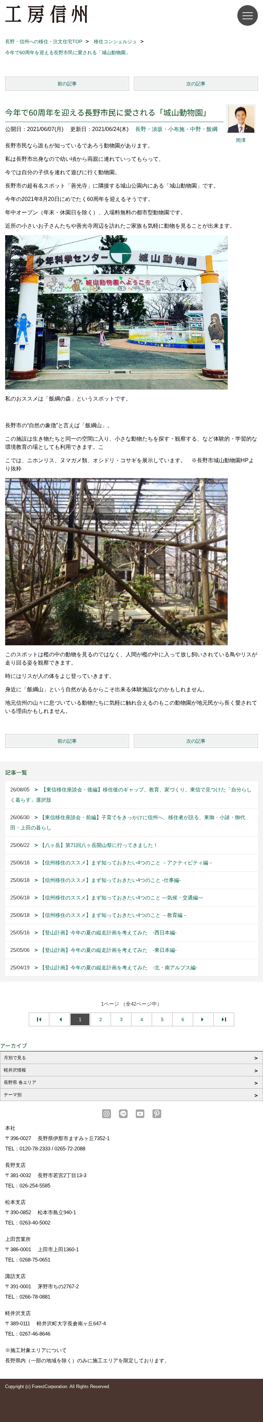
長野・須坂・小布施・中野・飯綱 (176, 129)
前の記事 (67, 83)
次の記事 (195, 83)
